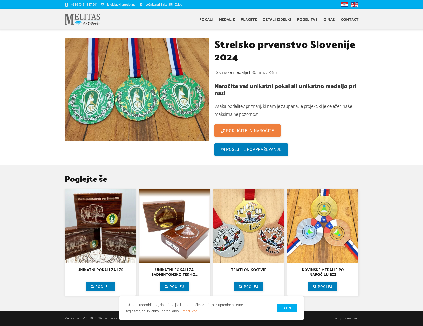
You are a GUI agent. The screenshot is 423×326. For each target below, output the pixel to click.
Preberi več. (189, 311)
